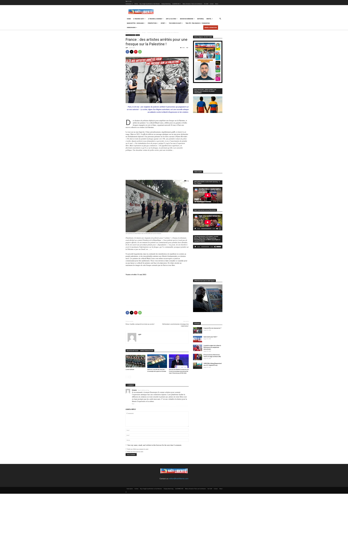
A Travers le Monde (155, 19)
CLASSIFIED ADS (176, 3)
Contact (212, 3)
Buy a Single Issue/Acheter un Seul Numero (150, 3)
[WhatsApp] (140, 52)
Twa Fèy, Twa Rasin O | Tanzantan (198, 23)
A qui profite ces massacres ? (212, 328)
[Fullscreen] (220, 229)
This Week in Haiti (175, 23)
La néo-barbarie (130, 369)
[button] (220, 19)
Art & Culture (171, 19)
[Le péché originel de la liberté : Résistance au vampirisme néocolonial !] (197, 348)
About (216, 3)
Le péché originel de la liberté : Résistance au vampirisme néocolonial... (212, 347)
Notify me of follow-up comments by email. (138, 449)
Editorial (200, 19)
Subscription (128, 3)
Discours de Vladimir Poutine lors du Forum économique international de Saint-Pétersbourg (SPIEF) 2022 (179, 371)
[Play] (195, 229)
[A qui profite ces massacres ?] (197, 330)
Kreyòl (208, 19)
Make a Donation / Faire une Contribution (192, 3)
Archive (136, 3)
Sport (163, 23)
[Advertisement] (189, 12)
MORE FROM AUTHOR (146, 350)
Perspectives (152, 23)
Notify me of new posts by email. (135, 451)
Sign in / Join (128, 1)
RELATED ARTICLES (132, 350)
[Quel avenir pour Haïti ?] (197, 339)
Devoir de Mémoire (186, 19)
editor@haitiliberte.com (178, 478)
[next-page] (130, 377)
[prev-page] (127, 377)
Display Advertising (165, 3)
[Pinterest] (136, 52)
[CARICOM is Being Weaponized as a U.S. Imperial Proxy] (197, 366)
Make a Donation (211, 27)
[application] (207, 222)
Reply (133, 403)
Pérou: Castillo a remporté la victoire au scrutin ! (140, 324)
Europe (144, 32)
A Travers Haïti (138, 19)
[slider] (218, 246)
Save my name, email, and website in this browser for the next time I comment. (155, 445)
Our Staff (206, 3)
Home (129, 19)
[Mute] (217, 229)
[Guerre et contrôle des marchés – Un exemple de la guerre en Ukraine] (157, 361)
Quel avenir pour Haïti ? (210, 337)
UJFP (127, 47)
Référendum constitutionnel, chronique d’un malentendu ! (175, 325)
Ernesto (134, 390)
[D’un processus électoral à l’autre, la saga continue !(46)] (197, 357)
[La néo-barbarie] (135, 361)
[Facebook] (127, 52)
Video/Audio (131, 27)
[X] (131, 52)
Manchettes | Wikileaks (135, 23)
